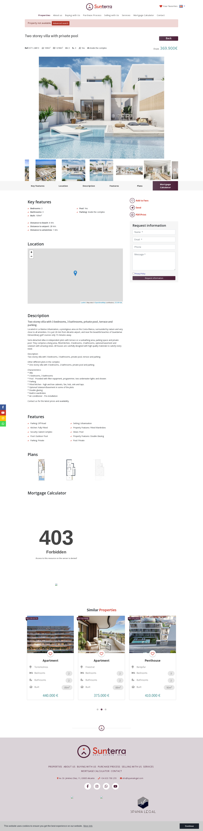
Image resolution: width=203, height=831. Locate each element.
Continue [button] (189, 826)
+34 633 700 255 (108, 778)
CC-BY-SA (118, 302)
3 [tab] (105, 709)
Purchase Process (92, 15)
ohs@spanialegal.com (132, 778)
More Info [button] (88, 826)
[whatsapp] (106, 786)
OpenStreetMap (100, 302)
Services (126, 15)
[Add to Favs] (50, 653)
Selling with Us (111, 15)
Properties (44, 15)
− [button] (31, 256)
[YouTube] (115, 786)
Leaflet (83, 302)
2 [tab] (101, 709)
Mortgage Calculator (143, 15)
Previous (28, 106)
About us (57, 15)
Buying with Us (72, 15)
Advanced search (60, 23)
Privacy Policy (140, 273)
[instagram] (97, 786)
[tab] (37, 185)
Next (174, 106)
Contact (161, 15)
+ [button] (31, 252)
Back (169, 38)
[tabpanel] (50, 658)
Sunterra (101, 6)
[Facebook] (87, 786)
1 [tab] (97, 709)
